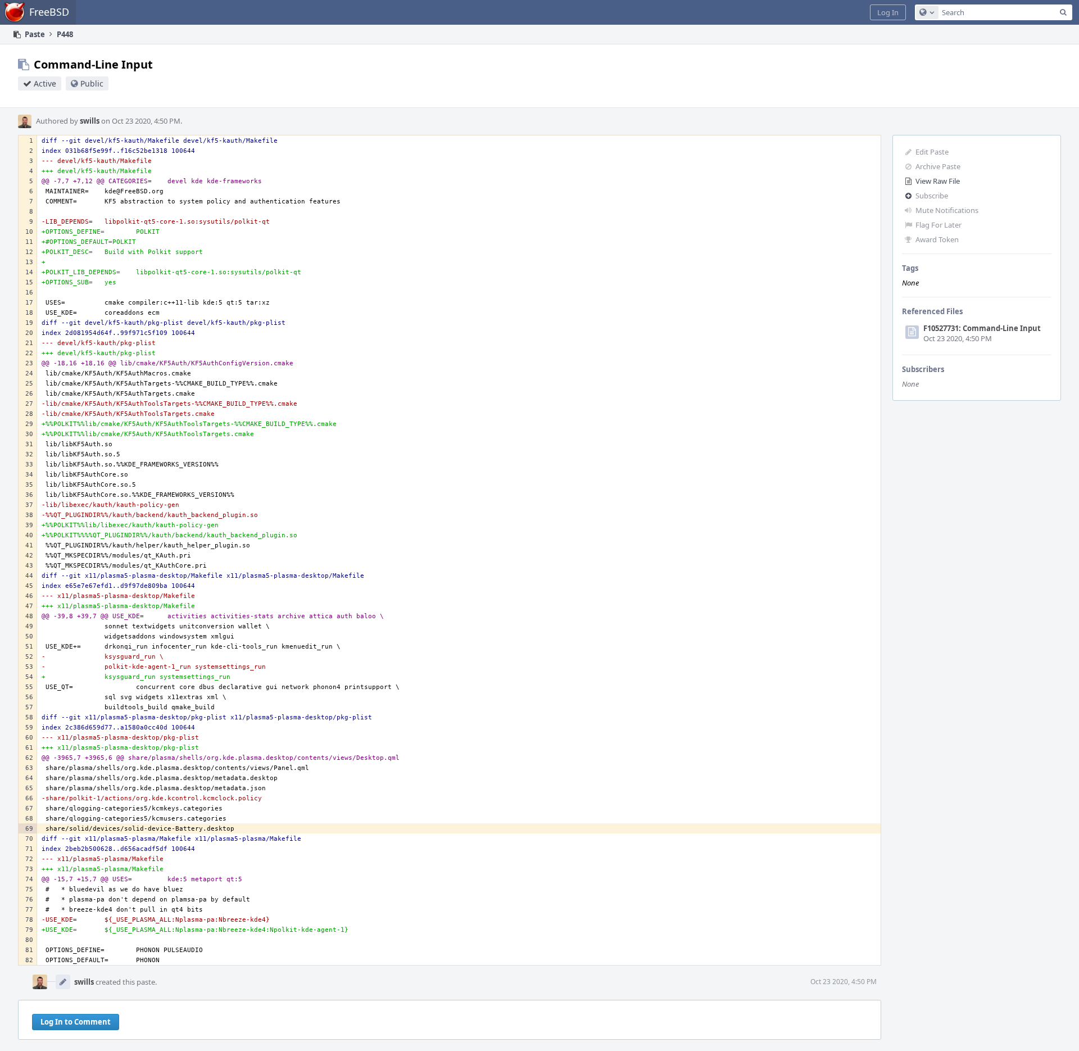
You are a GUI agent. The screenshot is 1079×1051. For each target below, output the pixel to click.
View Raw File (937, 181)
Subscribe (931, 196)
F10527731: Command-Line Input (982, 328)
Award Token (937, 239)
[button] (888, 12)
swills (89, 121)
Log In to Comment (75, 1022)
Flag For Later (938, 225)
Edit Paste (932, 152)
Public (91, 83)
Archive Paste (937, 166)
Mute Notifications (946, 210)
